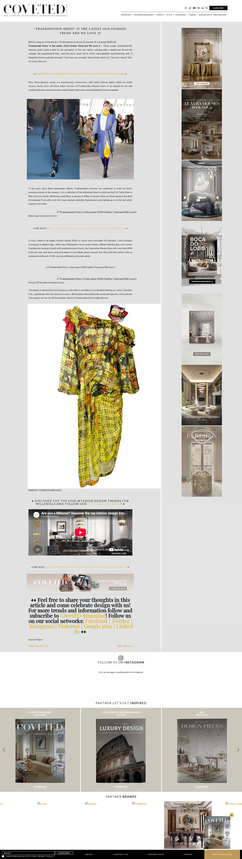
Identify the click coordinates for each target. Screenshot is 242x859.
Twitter (121, 620)
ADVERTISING (156, 854)
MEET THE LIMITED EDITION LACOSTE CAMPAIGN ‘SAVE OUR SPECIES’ (86, 228)
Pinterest (69, 626)
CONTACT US (120, 854)
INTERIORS (126, 15)
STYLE (170, 15)
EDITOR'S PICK (205, 15)
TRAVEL (192, 15)
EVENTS (160, 15)
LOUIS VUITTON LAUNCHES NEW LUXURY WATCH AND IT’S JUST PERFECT (86, 567)
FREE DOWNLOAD (222, 854)
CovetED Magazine (83, 615)
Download (40, 786)
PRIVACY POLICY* (46, 856)
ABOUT (89, 854)
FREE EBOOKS (219, 15)
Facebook (97, 620)
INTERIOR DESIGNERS (144, 15)
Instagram (42, 626)
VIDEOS (188, 854)
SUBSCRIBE (218, 8)
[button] (238, 749)
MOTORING (180, 15)
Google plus (98, 626)
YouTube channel (104, 504)
